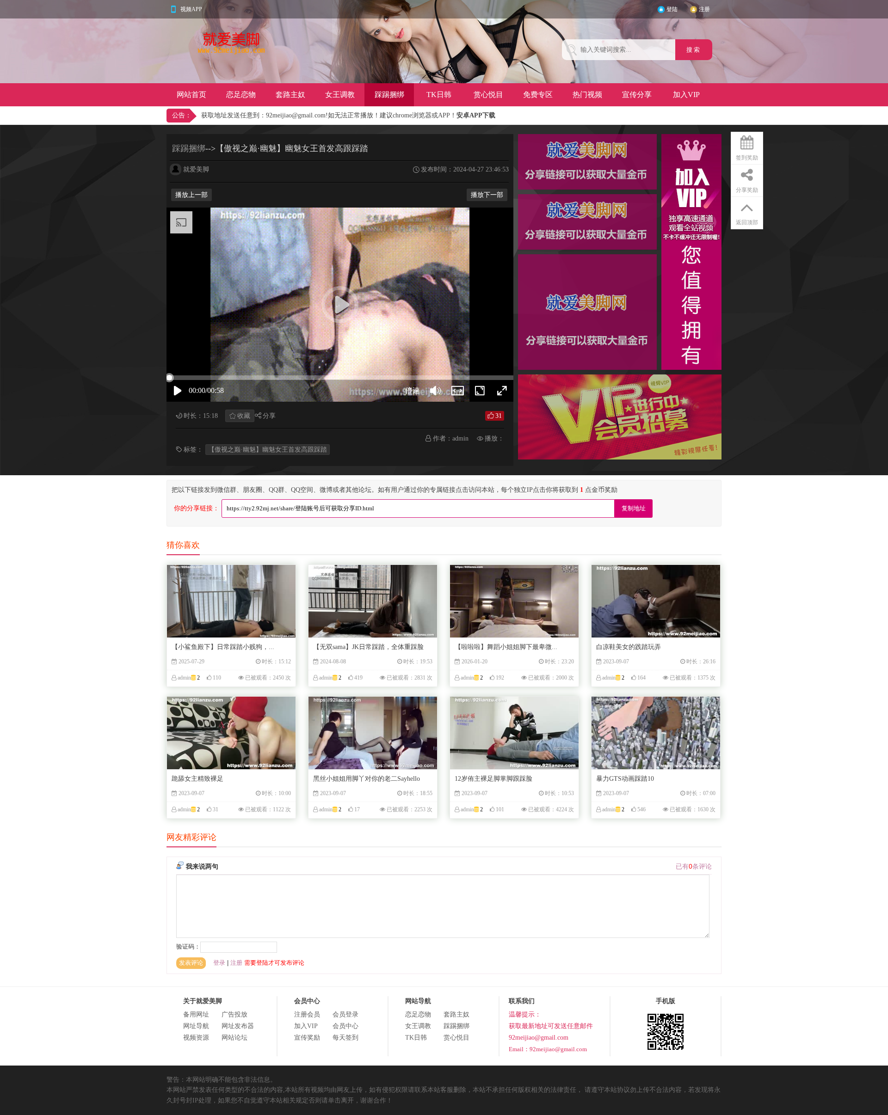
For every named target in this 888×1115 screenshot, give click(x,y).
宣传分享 (637, 94)
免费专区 (538, 94)
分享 (269, 415)
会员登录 (345, 1014)
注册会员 (307, 1014)
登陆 (672, 9)
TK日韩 (438, 94)
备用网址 (196, 1014)
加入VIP (686, 94)
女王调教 (340, 94)
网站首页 (191, 94)
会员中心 (345, 1026)
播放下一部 (487, 194)
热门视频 (587, 94)
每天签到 (345, 1037)
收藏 (243, 415)
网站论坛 (234, 1037)
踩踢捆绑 (389, 94)
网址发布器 (238, 1026)
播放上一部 (191, 194)
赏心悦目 (488, 94)
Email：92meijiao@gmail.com (548, 1049)
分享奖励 (747, 190)
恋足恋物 (241, 94)
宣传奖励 (307, 1037)
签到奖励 (747, 157)
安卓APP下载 (475, 115)
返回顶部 (747, 222)
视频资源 (196, 1037)
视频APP (191, 9)
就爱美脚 (196, 169)
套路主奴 (290, 94)
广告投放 (234, 1014)
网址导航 (196, 1026)
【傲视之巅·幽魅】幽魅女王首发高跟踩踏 (267, 449)
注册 (704, 9)
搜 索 (693, 49)
